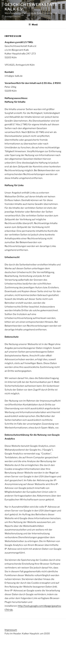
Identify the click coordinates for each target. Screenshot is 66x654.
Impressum (11, 629)
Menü (35, 24)
